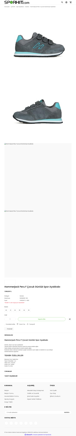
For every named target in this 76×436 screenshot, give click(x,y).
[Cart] (71, 2)
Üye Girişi (53, 393)
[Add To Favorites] (9, 324)
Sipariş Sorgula (9, 399)
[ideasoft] (28, 435)
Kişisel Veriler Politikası (34, 399)
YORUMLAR (8, 371)
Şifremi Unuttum (55, 396)
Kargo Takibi (8, 402)
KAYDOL (66, 412)
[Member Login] (66, 2)
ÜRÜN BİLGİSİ (8, 335)
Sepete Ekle (41, 319)
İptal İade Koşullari (33, 396)
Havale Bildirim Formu (11, 396)
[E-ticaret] (37, 435)
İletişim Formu (9, 393)
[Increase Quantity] (13, 319)
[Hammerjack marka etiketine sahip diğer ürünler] (10, 282)
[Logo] (16, 2)
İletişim (6, 390)
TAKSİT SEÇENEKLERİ (10, 376)
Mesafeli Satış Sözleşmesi (35, 390)
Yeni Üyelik (53, 390)
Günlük (22, 296)
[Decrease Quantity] (6, 319)
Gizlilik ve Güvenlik (33, 393)
